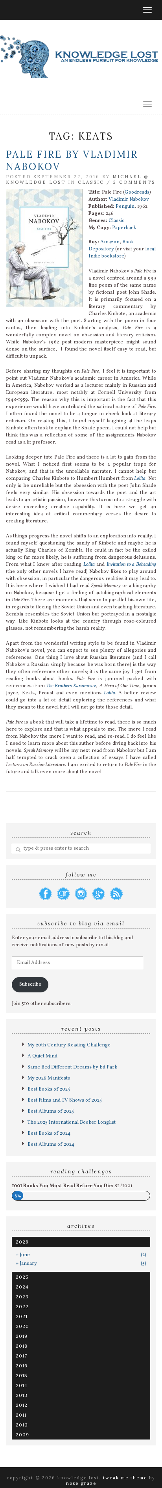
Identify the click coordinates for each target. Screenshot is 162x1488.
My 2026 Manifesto (49, 1078)
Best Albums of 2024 (51, 1144)
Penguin (125, 206)
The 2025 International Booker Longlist (72, 1122)
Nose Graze (81, 1483)
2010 (22, 1425)
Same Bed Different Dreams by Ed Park (72, 1067)
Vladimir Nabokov (129, 199)
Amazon (110, 242)
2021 (22, 1316)
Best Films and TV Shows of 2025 (65, 1100)
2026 (22, 1242)
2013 (22, 1395)
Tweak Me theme (125, 1478)
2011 (21, 1415)
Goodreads (137, 192)
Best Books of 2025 (49, 1089)
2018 (22, 1346)
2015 (22, 1375)
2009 (22, 1435)
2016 (22, 1366)
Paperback (124, 227)
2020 (22, 1326)
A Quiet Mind (42, 1056)
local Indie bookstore (122, 253)
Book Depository (111, 246)
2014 (22, 1385)
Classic (91, 182)
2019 (22, 1336)
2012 (22, 1405)
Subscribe (30, 984)
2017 (21, 1356)
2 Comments (134, 182)
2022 (22, 1306)
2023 (22, 1297)
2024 (22, 1287)
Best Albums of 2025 (51, 1111)
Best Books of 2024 (49, 1133)
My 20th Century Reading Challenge (69, 1045)
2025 (22, 1277)
